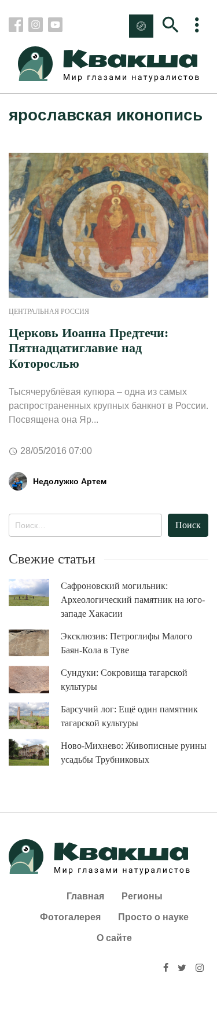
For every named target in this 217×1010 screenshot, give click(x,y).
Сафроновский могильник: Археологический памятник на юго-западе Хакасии (133, 600)
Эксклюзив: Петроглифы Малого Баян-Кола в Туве (126, 643)
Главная (85, 896)
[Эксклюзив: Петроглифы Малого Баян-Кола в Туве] (35, 643)
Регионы (142, 896)
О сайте (114, 938)
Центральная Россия (49, 312)
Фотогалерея (70, 917)
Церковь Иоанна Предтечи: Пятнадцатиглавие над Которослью (88, 348)
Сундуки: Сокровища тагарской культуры (124, 679)
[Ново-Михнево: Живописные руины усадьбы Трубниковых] (35, 752)
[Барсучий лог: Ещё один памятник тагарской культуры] (35, 716)
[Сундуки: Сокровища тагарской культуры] (35, 680)
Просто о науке (153, 917)
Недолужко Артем (69, 481)
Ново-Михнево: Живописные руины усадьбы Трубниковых (134, 752)
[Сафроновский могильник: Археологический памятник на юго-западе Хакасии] (35, 592)
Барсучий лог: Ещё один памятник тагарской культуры (129, 716)
